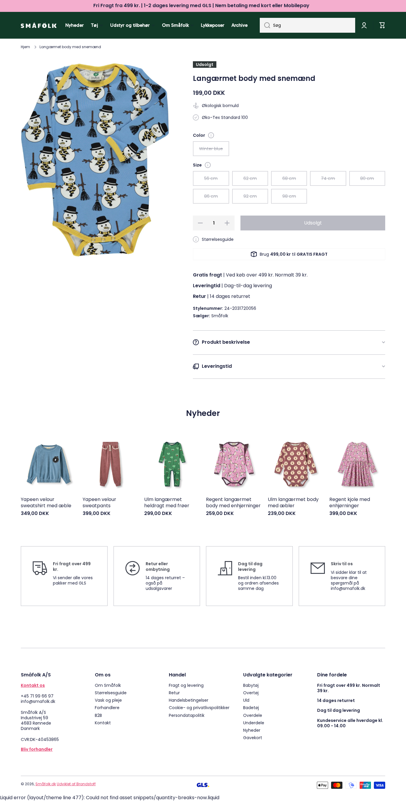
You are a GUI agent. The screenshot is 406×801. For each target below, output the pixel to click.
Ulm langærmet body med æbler (293, 503)
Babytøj (251, 685)
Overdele (252, 715)
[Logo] (38, 25)
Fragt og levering (186, 685)
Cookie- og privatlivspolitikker (199, 707)
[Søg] (265, 25)
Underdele (253, 722)
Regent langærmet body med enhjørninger (233, 503)
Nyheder (251, 730)
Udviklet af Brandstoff (76, 783)
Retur (174, 692)
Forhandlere (107, 707)
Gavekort (252, 737)
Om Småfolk (108, 685)
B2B (98, 715)
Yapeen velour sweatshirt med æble (46, 503)
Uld (246, 700)
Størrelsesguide (111, 692)
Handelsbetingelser (188, 700)
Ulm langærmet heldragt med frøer (166, 503)
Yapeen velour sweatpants (99, 503)
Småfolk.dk (45, 783)
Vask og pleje (108, 700)
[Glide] (211, 135)
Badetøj (251, 707)
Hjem (25, 47)
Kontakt (103, 722)
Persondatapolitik (186, 715)
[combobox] (307, 25)
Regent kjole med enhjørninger (349, 503)
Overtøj (251, 692)
